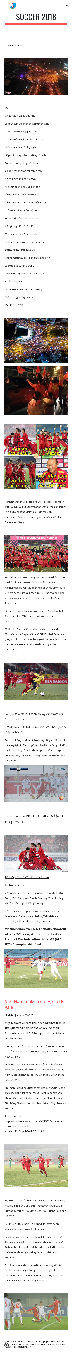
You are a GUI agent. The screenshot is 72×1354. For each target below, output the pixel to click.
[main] (36, 18)
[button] (4, 5)
